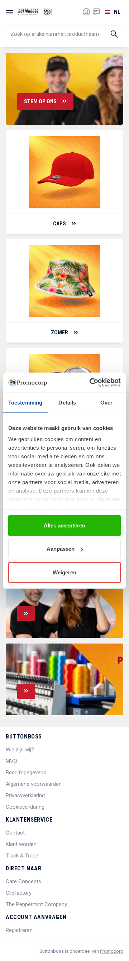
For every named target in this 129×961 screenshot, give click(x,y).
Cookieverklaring (25, 807)
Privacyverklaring (25, 795)
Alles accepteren (64, 525)
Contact (15, 832)
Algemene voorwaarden (34, 784)
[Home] (35, 12)
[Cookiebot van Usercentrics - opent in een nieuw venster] (91, 382)
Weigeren (64, 572)
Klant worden (21, 844)
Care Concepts (23, 881)
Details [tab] (67, 402)
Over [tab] (106, 402)
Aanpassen (61, 549)
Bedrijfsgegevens (26, 772)
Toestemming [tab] (25, 402)
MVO (11, 761)
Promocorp (111, 951)
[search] (64, 34)
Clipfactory (19, 893)
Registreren (19, 930)
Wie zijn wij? (20, 749)
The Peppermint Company (36, 904)
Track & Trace (22, 855)
